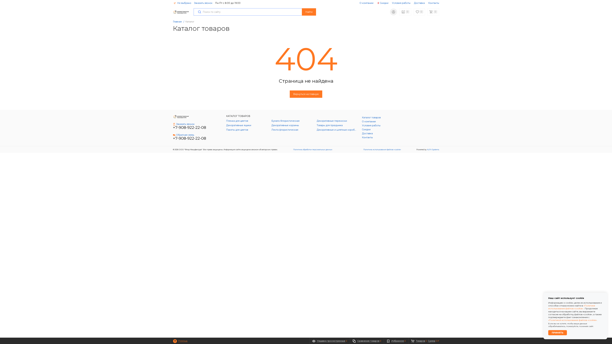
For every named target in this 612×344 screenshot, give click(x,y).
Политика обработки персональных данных (312, 149)
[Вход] (393, 11)
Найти (309, 12)
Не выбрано (184, 3)
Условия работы (401, 3)
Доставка (419, 3)
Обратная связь (185, 134)
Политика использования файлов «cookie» (382, 149)
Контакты (433, 3)
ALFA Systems (433, 149)
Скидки (384, 3)
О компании (366, 3)
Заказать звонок (203, 3)
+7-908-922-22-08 (189, 127)
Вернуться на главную (306, 94)
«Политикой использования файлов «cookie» (572, 320)
